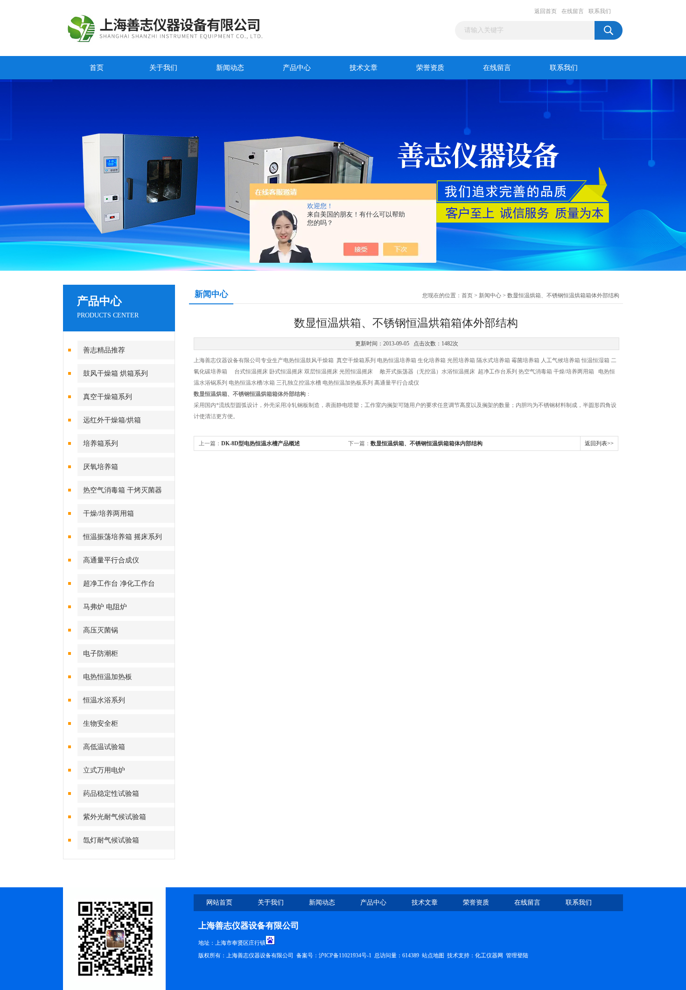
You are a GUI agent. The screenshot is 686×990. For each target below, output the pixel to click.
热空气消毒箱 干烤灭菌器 (122, 490)
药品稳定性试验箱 (111, 793)
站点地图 (433, 955)
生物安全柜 (100, 723)
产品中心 (297, 67)
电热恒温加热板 (107, 677)
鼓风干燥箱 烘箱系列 (115, 373)
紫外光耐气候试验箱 (114, 817)
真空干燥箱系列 (107, 396)
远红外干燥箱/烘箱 (112, 420)
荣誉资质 (430, 67)
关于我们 (163, 67)
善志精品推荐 (104, 350)
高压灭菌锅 (100, 630)
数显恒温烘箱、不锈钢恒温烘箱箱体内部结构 (427, 443)
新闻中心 (490, 295)
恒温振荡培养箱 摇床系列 (122, 537)
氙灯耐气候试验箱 (111, 840)
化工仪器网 (489, 955)
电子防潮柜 (100, 653)
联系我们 (599, 11)
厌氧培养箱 (100, 466)
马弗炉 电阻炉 (105, 607)
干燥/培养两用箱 (108, 513)
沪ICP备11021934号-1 (345, 955)
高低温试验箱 (104, 747)
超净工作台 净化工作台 (119, 583)
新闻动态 (230, 67)
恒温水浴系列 (104, 700)
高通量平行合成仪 (111, 560)
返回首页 (545, 11)
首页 (97, 67)
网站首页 (219, 902)
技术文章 (364, 67)
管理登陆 (517, 955)
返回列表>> (599, 443)
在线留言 (572, 11)
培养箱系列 (100, 443)
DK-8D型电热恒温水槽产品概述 (260, 443)
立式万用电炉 (104, 770)
